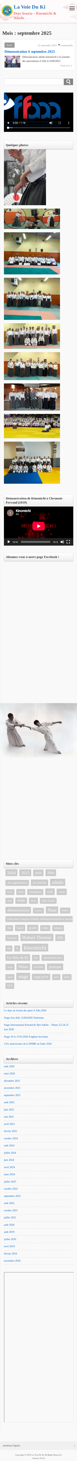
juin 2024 (9, 1160)
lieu (36, 957)
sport (10, 977)
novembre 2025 (12, 1088)
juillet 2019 (10, 1239)
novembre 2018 (12, 1260)
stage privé (41, 977)
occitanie (38, 967)
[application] (38, 526)
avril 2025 (9, 1124)
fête (9, 928)
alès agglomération (17, 882)
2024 (11, 872)
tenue (67, 977)
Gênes (45, 928)
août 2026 (9, 1066)
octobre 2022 (11, 1188)
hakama (58, 928)
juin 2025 (9, 1109)
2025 (25, 873)
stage (23, 976)
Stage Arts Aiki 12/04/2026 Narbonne (24, 1017)
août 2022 (9, 1203)
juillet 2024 (10, 1152)
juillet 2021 (10, 1217)
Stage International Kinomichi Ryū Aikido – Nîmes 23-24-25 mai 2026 (36, 1027)
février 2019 (10, 1253)
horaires (12, 937)
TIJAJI (42, 1458)
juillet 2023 (10, 1181)
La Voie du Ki (17, 957)
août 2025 (9, 1102)
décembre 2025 (12, 1080)
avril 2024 (9, 1167)
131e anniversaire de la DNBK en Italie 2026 (28, 1043)
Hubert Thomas (37, 937)
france (65, 910)
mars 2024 (9, 1174)
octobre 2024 (11, 1138)
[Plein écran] (68, 542)
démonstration (18, 910)
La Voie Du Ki (29, 7)
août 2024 (9, 1145)
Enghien (38, 911)
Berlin (10, 892)
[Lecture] (9, 542)
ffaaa (52, 910)
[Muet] (62, 542)
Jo (17, 948)
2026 (38, 873)
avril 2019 (9, 1246)
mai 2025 (9, 1116)
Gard (20, 928)
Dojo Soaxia (48, 900)
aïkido (57, 882)
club (50, 892)
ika (8, 948)
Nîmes (23, 967)
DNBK (21, 900)
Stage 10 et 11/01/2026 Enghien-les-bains (26, 1036)
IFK (60, 938)
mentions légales (11, 1445)
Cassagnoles (35, 892)
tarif (56, 977)
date (9, 900)
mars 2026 (9, 1073)
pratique (55, 967)
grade (32, 928)
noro (10, 967)
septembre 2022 (12, 1196)
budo (20, 892)
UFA (9, 985)
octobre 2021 (11, 1210)
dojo (33, 900)
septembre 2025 (12, 1095)
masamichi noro (52, 957)
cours (61, 891)
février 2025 (10, 1131)
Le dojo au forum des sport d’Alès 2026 (25, 1010)
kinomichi (35, 948)
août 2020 (9, 1224)
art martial (39, 882)
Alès (50, 873)
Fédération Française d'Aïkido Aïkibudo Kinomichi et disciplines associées (40, 919)
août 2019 (9, 1232)
